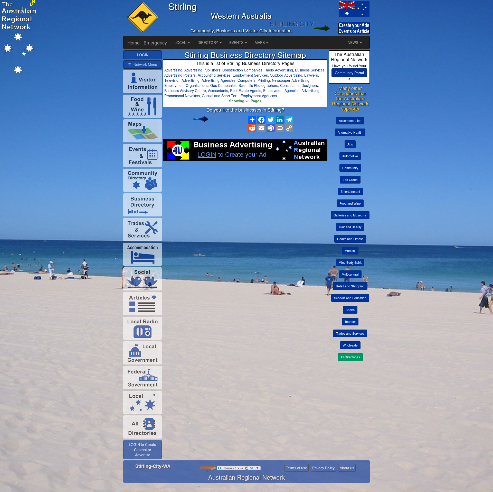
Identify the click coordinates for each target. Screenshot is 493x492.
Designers (309, 85)
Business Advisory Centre (185, 90)
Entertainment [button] (350, 191)
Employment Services (250, 75)
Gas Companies (223, 85)
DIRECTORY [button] (208, 42)
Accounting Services (214, 75)
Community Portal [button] (349, 72)
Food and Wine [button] (350, 203)
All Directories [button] (350, 357)
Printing (264, 80)
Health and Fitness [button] (350, 238)
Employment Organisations (186, 85)
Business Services (310, 69)
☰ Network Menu (142, 64)
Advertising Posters (180, 75)
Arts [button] (350, 144)
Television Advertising (182, 80)
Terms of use (296, 468)
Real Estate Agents (245, 90)
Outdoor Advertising (286, 75)
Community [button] (350, 168)
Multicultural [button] (350, 274)
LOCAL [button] (181, 42)
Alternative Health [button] (350, 132)
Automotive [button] (350, 156)
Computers (246, 80)
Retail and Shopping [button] (350, 286)
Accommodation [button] (350, 120)
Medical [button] (350, 250)
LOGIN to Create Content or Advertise (142, 449)
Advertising (173, 69)
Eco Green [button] (350, 179)
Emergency (155, 42)
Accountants (218, 90)
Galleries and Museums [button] (350, 215)
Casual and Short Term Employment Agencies (239, 95)
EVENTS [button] (236, 42)
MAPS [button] (260, 42)
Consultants (289, 85)
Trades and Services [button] (350, 333)
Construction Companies (242, 69)
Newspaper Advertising (290, 80)
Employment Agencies (281, 90)
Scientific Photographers (258, 85)
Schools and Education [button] (350, 298)
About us (347, 468)
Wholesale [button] (350, 345)
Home (133, 42)
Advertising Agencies (218, 80)
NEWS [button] (353, 42)
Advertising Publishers (202, 69)
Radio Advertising (278, 69)
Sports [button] (350, 309)
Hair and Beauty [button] (350, 227)
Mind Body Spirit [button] (350, 262)
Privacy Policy (323, 468)
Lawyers (311, 75)
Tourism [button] (350, 321)
